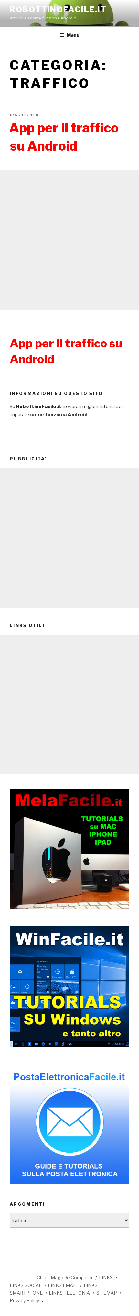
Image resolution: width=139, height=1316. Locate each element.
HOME (23, 1276)
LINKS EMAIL (62, 1285)
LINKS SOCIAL (26, 1285)
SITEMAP (106, 1293)
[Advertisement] (69, 240)
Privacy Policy (24, 1300)
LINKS (106, 1277)
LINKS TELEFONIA (69, 1293)
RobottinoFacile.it (58, 9)
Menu (73, 35)
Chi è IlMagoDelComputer (65, 1277)
